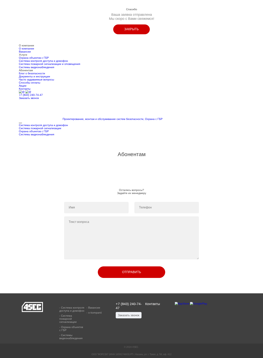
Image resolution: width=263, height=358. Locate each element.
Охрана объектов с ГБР (34, 57)
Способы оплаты (29, 82)
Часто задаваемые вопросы (36, 79)
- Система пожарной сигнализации (68, 318)
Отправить (131, 272)
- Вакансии (93, 307)
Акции (22, 85)
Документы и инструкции (34, 76)
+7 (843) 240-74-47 (31, 94)
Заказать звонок (29, 98)
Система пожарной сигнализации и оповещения (49, 63)
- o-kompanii (94, 312)
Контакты (24, 88)
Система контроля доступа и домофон (43, 60)
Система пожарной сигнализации (40, 128)
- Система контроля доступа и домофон (71, 309)
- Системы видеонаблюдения (71, 337)
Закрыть (131, 29)
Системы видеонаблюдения (36, 67)
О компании (26, 48)
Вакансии (25, 51)
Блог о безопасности (32, 73)
